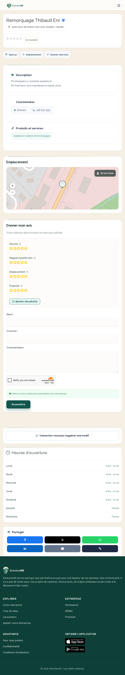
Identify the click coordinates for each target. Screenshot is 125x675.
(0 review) (31, 39)
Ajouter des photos (26, 301)
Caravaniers (9, 616)
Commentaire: (15, 347)
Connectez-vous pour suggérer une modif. (65, 435)
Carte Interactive (12, 604)
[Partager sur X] (63, 539)
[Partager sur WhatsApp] (100, 539)
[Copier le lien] (100, 548)
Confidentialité (11, 646)
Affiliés (69, 610)
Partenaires (71, 604)
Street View (106, 173)
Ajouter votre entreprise (17, 622)
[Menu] (119, 5)
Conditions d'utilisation (16, 652)
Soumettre (18, 404)
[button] (12, 186)
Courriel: (12, 331)
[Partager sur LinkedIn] (25, 548)
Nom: (10, 314)
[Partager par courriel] (63, 548)
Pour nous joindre (13, 640)
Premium (70, 616)
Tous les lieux (10, 610)
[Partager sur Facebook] (25, 539)
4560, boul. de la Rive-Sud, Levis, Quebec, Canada (37, 27)
